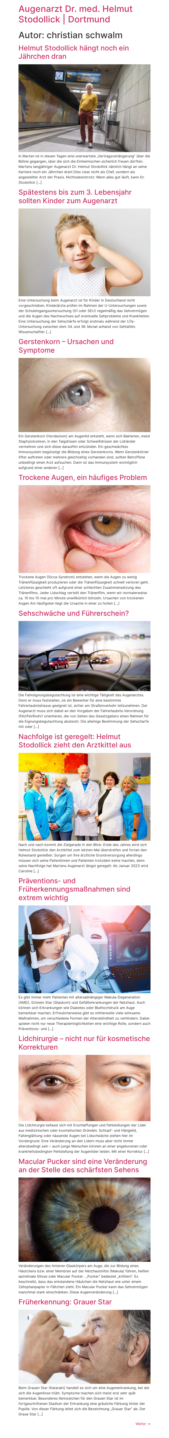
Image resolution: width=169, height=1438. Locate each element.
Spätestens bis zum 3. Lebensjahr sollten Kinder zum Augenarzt (75, 196)
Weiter (143, 1424)
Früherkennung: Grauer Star (65, 1302)
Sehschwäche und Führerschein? (73, 613)
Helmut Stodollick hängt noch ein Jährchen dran (73, 52)
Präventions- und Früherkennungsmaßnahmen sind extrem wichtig (74, 889)
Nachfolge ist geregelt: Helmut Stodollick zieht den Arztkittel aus (74, 740)
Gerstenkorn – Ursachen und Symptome (66, 345)
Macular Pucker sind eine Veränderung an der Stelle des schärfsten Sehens (82, 1165)
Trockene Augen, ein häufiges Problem (82, 477)
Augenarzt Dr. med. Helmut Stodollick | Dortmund (75, 14)
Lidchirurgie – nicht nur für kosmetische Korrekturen (84, 1042)
